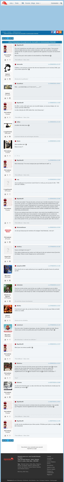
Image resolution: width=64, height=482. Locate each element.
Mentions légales (51, 469)
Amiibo (19, 467)
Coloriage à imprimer (44, 480)
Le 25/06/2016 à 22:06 (54, 198)
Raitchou (19, 363)
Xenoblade (24, 465)
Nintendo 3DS (36, 465)
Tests (16, 3)
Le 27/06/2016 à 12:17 (54, 285)
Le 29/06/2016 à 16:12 (54, 363)
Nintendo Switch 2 (24, 468)
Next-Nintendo (32, 480)
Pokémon (38, 464)
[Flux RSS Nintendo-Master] (60, 32)
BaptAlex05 (20, 45)
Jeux (38, 3)
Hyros (18, 141)
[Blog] (10, 60)
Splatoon (30, 465)
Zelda (31, 464)
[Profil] (5, 60)
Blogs (33, 3)
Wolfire (19, 305)
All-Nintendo (25, 480)
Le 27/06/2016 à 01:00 (54, 246)
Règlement (49, 474)
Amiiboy (19, 246)
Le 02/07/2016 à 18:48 (54, 382)
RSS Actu (20, 471)
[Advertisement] (32, 18)
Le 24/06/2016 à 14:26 (54, 102)
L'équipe (49, 456)
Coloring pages (53, 480)
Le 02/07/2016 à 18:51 (54, 401)
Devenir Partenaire (17, 480)
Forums (27, 3)
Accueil (4, 32)
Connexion (55, 3)
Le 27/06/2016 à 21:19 (54, 325)
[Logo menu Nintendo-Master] (4, 3)
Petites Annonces (17, 32)
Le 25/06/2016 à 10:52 (54, 141)
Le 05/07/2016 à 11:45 (54, 421)
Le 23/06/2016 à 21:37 (54, 64)
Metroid (19, 465)
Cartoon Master (32, 467)
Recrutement (50, 465)
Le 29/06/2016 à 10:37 (54, 344)
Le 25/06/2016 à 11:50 (54, 160)
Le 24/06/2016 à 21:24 (54, 122)
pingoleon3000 (21, 265)
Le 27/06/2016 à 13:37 (54, 305)
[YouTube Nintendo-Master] (57, 32)
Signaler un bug (50, 467)
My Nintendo (25, 467)
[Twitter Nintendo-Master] (54, 32)
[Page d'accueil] (8, 459)
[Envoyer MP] (7, 60)
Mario (34, 464)
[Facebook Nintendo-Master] (52, 32)
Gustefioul (20, 83)
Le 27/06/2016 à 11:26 (54, 265)
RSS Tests (25, 471)
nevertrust (20, 325)
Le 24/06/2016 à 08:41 (54, 83)
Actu (11, 3)
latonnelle (20, 64)
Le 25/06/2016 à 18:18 (54, 179)
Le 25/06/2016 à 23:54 (54, 227)
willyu (18, 122)
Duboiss (19, 382)
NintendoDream (21, 227)
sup (18, 179)
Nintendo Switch (25, 464)
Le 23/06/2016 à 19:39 (54, 45)
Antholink (19, 285)
